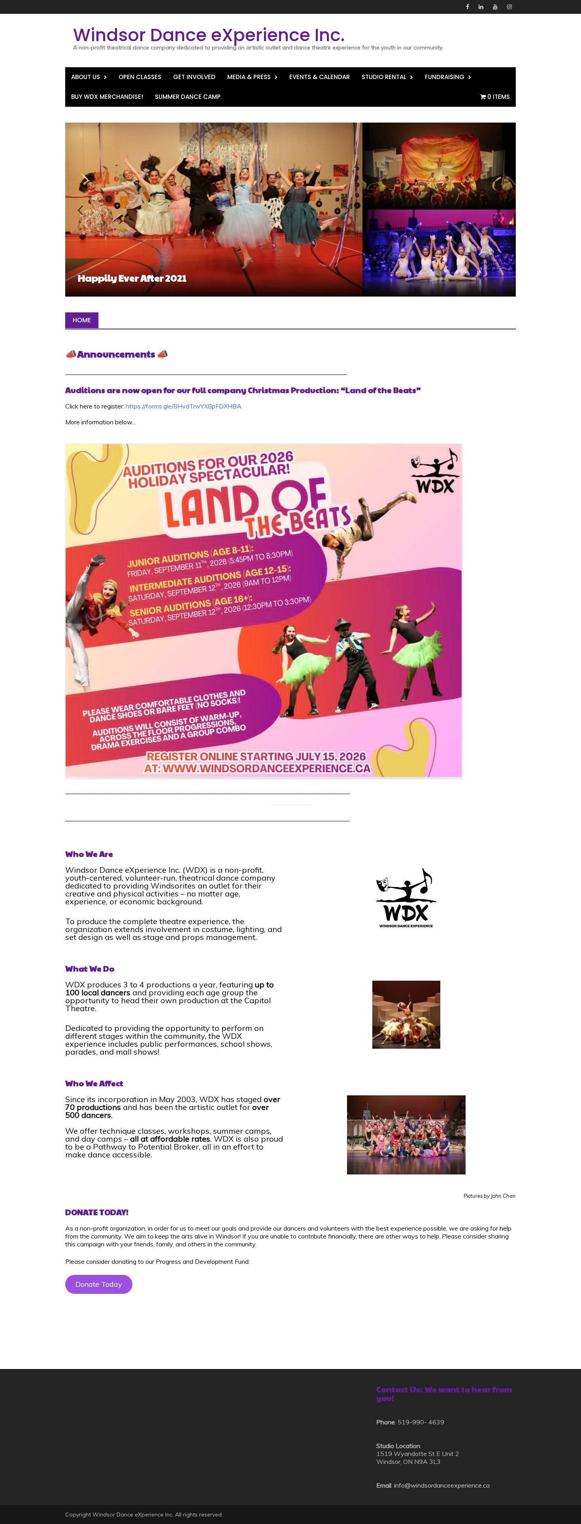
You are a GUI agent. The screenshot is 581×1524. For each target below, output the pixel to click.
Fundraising (444, 77)
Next (343, 209)
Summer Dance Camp (188, 97)
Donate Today (98, 1284)
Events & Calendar (319, 77)
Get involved (194, 77)
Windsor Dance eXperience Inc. (209, 35)
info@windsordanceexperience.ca (442, 1485)
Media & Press (249, 77)
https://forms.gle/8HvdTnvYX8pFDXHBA (183, 406)
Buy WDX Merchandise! (107, 97)
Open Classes (140, 77)
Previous (85, 209)
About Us (85, 77)
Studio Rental (384, 77)
